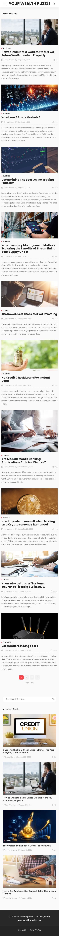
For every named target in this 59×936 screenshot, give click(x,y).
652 (56, 187)
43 (57, 60)
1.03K (55, 650)
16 (55, 757)
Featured (7, 642)
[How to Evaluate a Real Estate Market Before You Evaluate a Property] (29, 32)
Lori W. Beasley (11, 850)
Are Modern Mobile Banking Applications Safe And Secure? (23, 460)
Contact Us (22, 930)
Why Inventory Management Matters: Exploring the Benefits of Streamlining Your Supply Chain (28, 248)
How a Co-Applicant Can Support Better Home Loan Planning (29, 892)
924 (56, 529)
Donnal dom (10, 757)
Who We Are (35, 930)
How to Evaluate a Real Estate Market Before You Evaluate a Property (27, 53)
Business (6, 113)
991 (56, 256)
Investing (7, 48)
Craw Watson (9, 60)
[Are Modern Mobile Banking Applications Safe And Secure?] (29, 431)
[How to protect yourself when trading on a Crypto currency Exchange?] (29, 501)
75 (55, 850)
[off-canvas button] (4, 3)
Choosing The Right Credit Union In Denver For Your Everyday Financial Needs (28, 751)
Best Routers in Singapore (19, 646)
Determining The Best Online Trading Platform (27, 181)
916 (56, 467)
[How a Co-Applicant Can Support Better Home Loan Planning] (29, 871)
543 (56, 122)
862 (56, 385)
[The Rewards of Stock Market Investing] (29, 294)
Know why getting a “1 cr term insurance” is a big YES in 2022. (23, 585)
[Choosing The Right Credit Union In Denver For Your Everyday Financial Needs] (29, 730)
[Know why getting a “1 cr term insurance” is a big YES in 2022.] (29, 564)
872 (56, 319)
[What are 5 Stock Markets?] (29, 98)
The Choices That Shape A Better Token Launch (27, 845)
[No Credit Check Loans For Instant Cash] (29, 355)
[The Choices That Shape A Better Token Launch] (29, 826)
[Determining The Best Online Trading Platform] (29, 160)
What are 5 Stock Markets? (20, 117)
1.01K (55, 591)
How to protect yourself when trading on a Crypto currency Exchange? (28, 522)
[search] (54, 3)
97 (55, 898)
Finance (6, 455)
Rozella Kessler (11, 898)
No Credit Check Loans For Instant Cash (25, 379)
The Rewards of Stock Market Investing (29, 314)
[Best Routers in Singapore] (29, 626)
